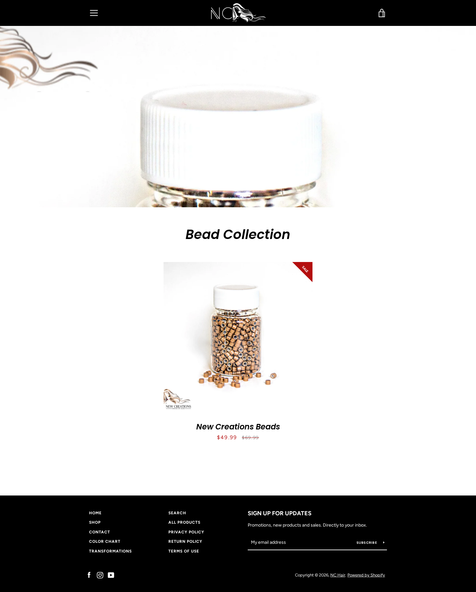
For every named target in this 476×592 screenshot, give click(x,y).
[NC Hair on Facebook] (89, 575)
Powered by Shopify (366, 575)
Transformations (110, 551)
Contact (99, 532)
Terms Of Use (183, 551)
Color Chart (104, 541)
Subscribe (368, 543)
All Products (184, 522)
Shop (95, 522)
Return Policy (185, 541)
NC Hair (337, 575)
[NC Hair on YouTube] (111, 575)
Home (95, 513)
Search (177, 513)
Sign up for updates (280, 513)
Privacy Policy (186, 532)
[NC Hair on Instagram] (100, 575)
